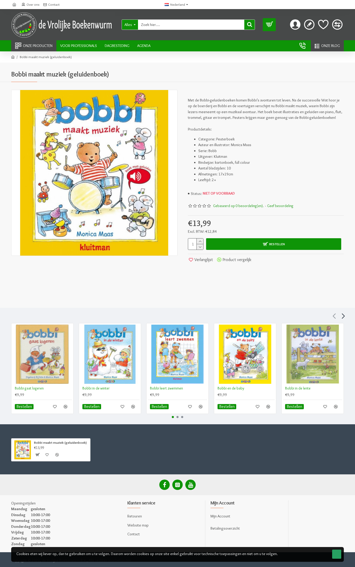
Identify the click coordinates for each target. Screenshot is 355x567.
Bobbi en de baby (231, 388)
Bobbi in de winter (96, 388)
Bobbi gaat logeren (29, 388)
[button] (334, 315)
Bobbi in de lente (298, 388)
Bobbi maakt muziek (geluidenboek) (60, 442)
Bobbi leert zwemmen (166, 388)
